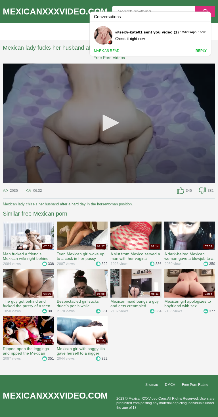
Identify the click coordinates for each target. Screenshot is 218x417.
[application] (109, 123)
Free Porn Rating (195, 385)
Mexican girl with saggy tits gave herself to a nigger (81, 350)
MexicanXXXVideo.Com (55, 11)
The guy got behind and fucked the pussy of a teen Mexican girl (26, 303)
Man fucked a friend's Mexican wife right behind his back (26, 256)
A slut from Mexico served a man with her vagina (135, 256)
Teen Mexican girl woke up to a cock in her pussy (80, 256)
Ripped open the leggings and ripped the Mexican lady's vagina (26, 350)
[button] (109, 122)
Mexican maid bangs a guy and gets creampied (134, 303)
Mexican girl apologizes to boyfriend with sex (187, 303)
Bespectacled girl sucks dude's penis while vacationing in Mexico (78, 303)
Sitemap (151, 385)
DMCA (170, 385)
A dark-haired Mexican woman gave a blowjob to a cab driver (188, 256)
